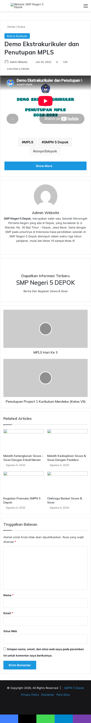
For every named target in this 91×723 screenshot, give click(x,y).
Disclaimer (47, 694)
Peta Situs (63, 694)
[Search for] (5, 7)
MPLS (28, 142)
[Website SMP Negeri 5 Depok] (27, 5)
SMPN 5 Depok (56, 142)
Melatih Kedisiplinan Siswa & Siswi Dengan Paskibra (66, 458)
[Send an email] (29, 62)
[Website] (45, 247)
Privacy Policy (30, 694)
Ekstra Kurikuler (17, 36)
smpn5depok (46, 151)
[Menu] (86, 7)
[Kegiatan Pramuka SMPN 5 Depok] (23, 482)
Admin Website (18, 62)
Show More (44, 166)
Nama (8, 595)
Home (11, 26)
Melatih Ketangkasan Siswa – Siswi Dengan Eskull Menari (23, 458)
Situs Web (10, 631)
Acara (21, 26)
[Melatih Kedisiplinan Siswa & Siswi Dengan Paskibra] (67, 440)
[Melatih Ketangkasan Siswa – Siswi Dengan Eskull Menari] (23, 440)
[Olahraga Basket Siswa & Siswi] (67, 482)
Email (8, 613)
